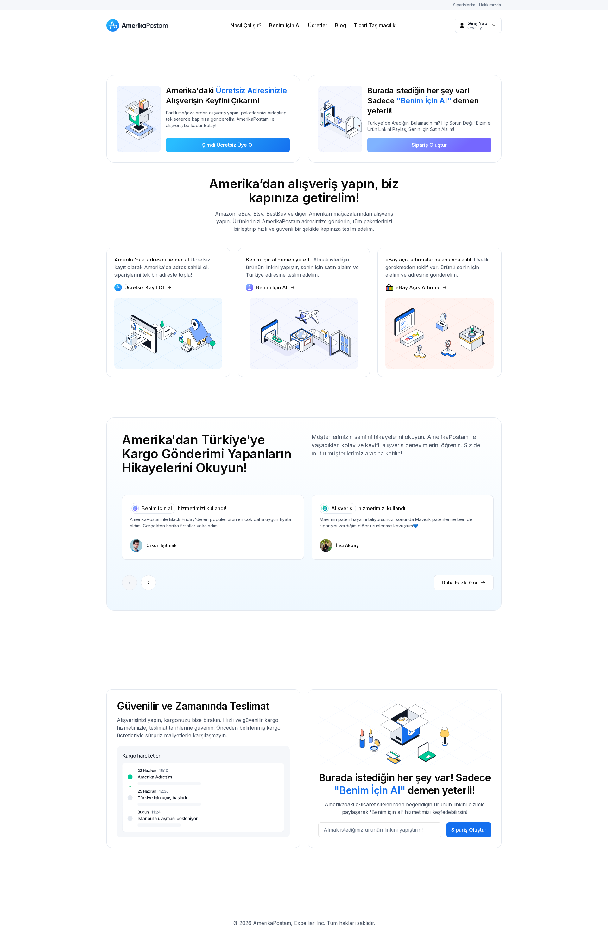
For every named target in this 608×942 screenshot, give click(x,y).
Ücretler (317, 25)
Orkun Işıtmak (161, 545)
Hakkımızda (490, 5)
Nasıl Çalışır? (246, 25)
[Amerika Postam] (138, 25)
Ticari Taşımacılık (375, 25)
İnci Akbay (347, 545)
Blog (340, 25)
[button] (148, 582)
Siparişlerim (464, 5)
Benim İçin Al (285, 25)
